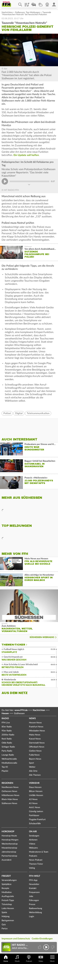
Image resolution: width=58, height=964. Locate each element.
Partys (5, 929)
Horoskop (8, 831)
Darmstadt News (37, 743)
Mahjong (6, 917)
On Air (33, 831)
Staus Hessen (35, 787)
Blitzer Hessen (35, 791)
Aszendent (6, 860)
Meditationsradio (9, 763)
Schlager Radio (8, 747)
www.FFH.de (21, 710)
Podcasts (33, 856)
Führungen (34, 900)
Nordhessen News (10, 787)
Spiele (4, 912)
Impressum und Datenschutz (16, 939)
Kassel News (35, 739)
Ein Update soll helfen (26, 155)
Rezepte (5, 888)
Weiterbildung (35, 912)
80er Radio (7, 727)
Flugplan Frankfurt (37, 820)
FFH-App (33, 880)
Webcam (47, 3)
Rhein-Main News (10, 799)
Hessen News (35, 723)
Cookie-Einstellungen (42, 939)
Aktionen (33, 840)
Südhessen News (9, 803)
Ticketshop (7, 904)
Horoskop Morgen (10, 840)
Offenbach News (36, 747)
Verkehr (34, 783)
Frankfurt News (36, 727)
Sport (31, 763)
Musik (17, 961)
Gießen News (35, 751)
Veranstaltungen (9, 880)
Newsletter (34, 884)
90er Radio (7, 731)
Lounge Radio (8, 755)
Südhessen (20, 12)
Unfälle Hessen (36, 795)
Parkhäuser (34, 816)
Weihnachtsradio (9, 759)
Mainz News (34, 735)
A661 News (34, 807)
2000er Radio (8, 735)
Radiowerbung (35, 908)
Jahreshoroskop (9, 852)
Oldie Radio (7, 743)
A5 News (33, 803)
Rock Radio (7, 739)
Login (31, 917)
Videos (32, 844)
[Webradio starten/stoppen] (46, 947)
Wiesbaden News (37, 731)
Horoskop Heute (9, 836)
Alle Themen (35, 775)
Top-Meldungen (33, 12)
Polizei (7, 413)
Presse (32, 904)
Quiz (4, 925)
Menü (52, 961)
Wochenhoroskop (10, 844)
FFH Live (6, 723)
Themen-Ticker (13, 644)
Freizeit (6, 876)
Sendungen (34, 836)
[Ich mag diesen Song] (40, 947)
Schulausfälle (35, 824)
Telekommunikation (38, 413)
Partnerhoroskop (9, 856)
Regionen (7, 783)
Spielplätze (6, 884)
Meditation (7, 892)
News (32, 718)
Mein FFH (54, 3)
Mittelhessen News (10, 795)
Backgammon (8, 921)
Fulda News (34, 755)
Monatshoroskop (9, 848)
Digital (19, 413)
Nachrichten (7, 12)
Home (5, 961)
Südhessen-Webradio (42, 637)
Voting (32, 868)
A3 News (33, 799)
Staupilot (33, 3)
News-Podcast (35, 860)
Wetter (40, 3)
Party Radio (7, 751)
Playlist (26, 3)
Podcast (29, 961)
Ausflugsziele (8, 896)
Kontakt (32, 888)
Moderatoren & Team (38, 852)
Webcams (33, 848)
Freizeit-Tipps (8, 900)
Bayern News (35, 759)
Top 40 (5, 767)
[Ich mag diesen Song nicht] (52, 947)
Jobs (31, 896)
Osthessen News (9, 791)
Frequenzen (34, 892)
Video (41, 961)
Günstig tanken (36, 811)
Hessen (5, 713)
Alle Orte (33, 771)
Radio (5, 718)
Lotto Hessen (8, 908)
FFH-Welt (34, 876)
